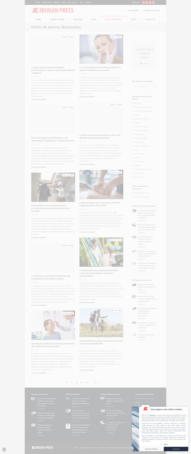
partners (152, 415)
